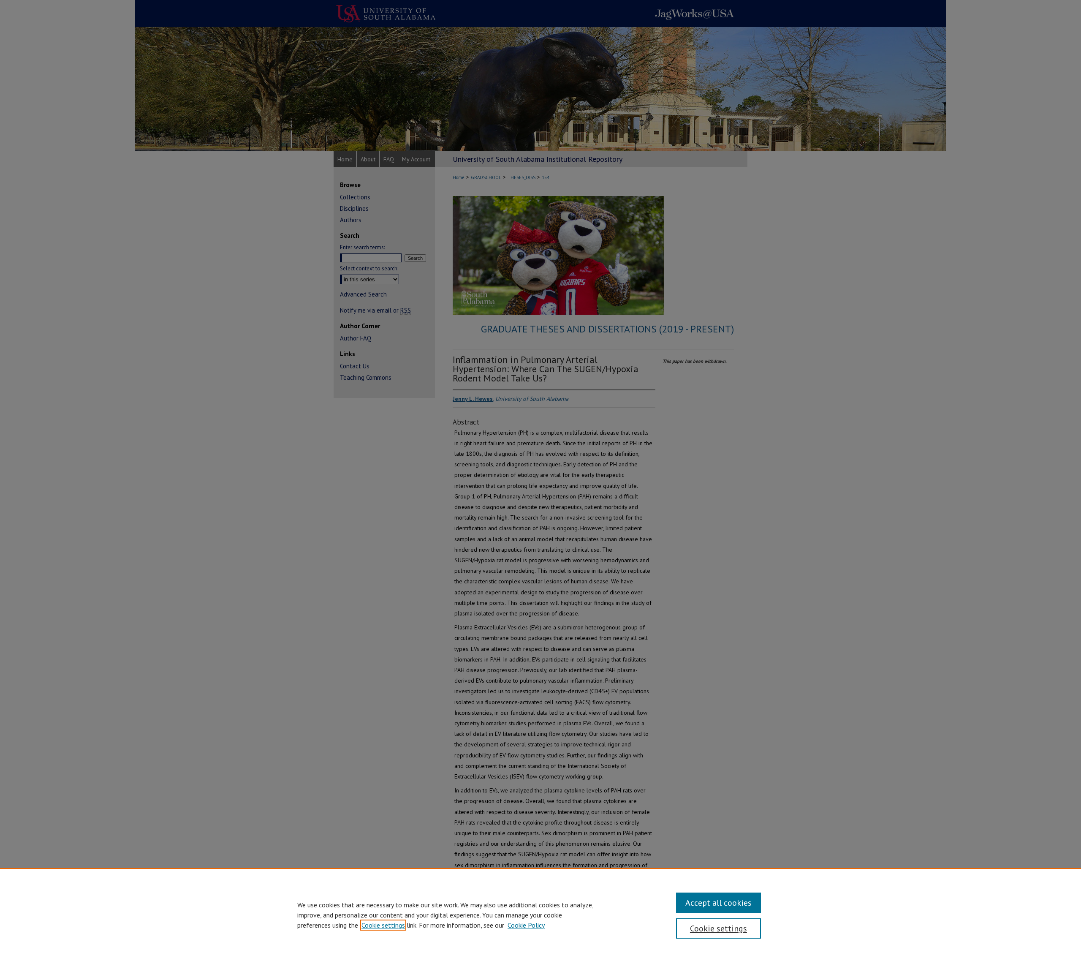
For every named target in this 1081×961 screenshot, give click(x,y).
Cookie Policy (526, 925)
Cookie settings (383, 925)
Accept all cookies (718, 902)
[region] (540, 914)
